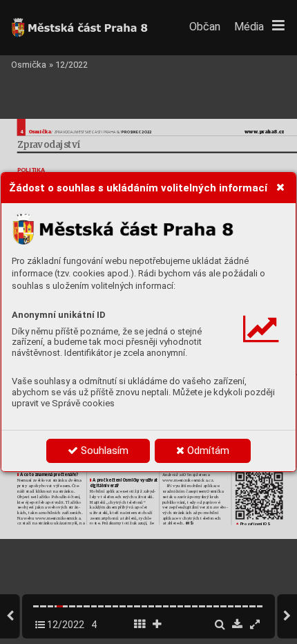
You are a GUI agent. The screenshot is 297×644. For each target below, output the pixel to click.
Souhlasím (103, 450)
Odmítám (206, 450)
